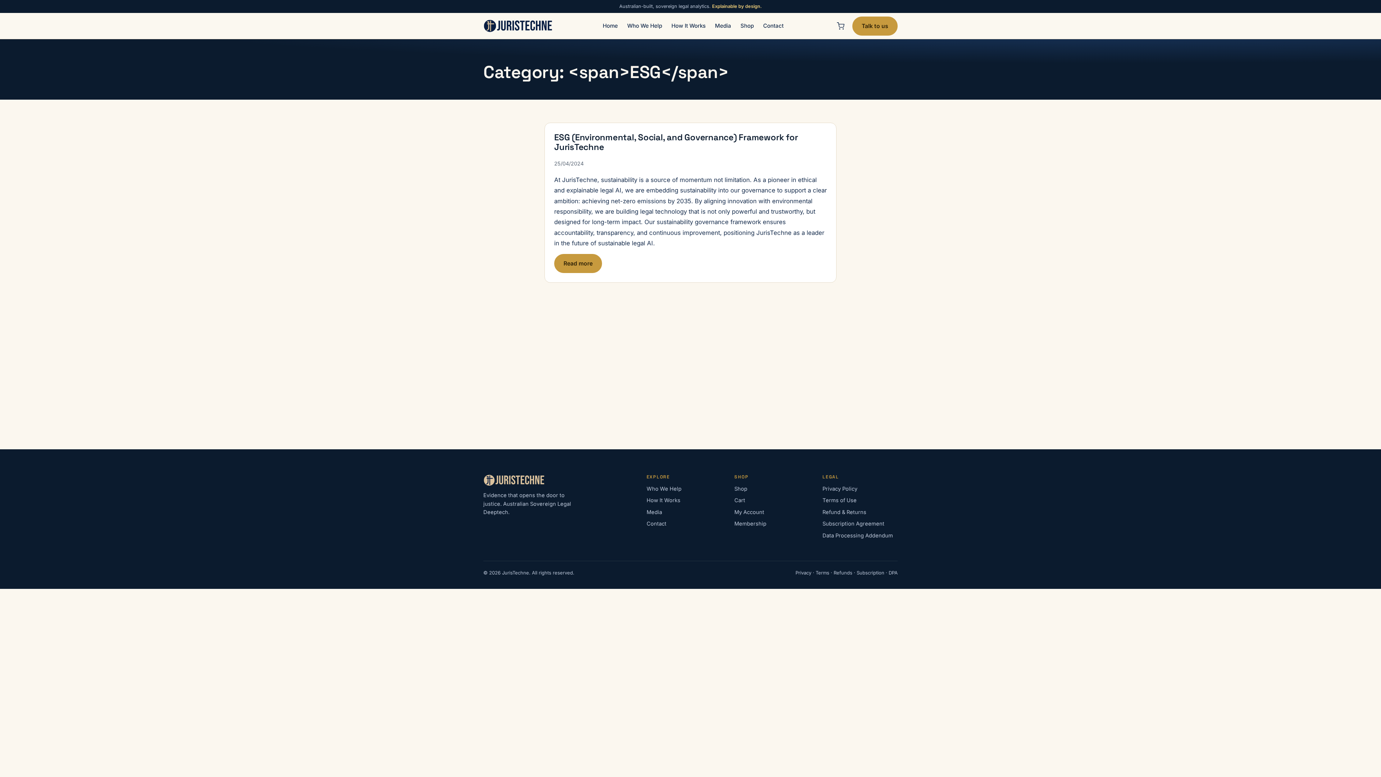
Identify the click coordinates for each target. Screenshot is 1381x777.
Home (610, 25)
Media (723, 25)
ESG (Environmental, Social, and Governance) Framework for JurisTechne (676, 142)
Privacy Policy (839, 489)
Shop (747, 25)
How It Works (688, 25)
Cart (739, 500)
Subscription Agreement (853, 524)
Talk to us (875, 26)
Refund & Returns (844, 512)
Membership (750, 524)
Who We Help (644, 25)
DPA (893, 573)
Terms (822, 573)
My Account (749, 512)
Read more (578, 263)
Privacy (803, 573)
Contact (773, 25)
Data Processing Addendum (857, 535)
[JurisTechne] (518, 25)
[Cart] (841, 26)
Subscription (870, 573)
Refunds (843, 573)
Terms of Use (839, 500)
